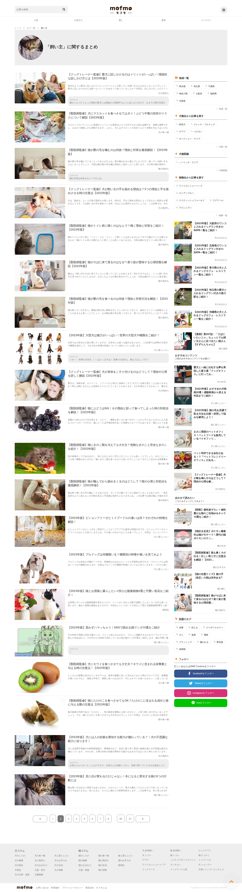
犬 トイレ (146, 855)
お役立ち (78, 19)
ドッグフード (148, 869)
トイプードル (204, 859)
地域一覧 (223, 108)
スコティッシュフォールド (192, 200)
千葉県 (211, 86)
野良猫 (220, 642)
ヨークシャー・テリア (189, 138)
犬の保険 (58, 869)
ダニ (181, 634)
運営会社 (89, 887)
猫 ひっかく (204, 855)
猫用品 (121, 864)
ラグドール (218, 200)
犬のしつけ (20, 855)
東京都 (182, 86)
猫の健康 (82, 860)
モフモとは (101, 887)
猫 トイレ (174, 855)
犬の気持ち (40, 860)
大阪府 (199, 93)
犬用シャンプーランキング (211, 869)
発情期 (182, 649)
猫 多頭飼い (175, 850)
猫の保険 (102, 869)
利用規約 (55, 887)
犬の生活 (58, 864)
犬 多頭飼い (147, 850)
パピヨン (198, 131)
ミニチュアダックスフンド (183, 859)
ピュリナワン (204, 850)
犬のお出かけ (41, 864)
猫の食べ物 (103, 855)
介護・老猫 (83, 869)
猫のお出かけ (84, 864)
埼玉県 (197, 86)
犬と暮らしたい (61, 855)
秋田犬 (182, 124)
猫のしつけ (83, 855)
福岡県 (213, 93)
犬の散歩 (19, 864)
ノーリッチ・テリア (188, 162)
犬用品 (18, 869)
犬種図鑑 (223, 170)
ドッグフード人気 (178, 869)
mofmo (121, 10)
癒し (121, 19)
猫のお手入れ (124, 860)
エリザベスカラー (214, 627)
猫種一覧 (223, 215)
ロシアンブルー (186, 193)
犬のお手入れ (60, 860)
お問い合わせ (42, 887)
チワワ (182, 131)
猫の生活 (102, 864)
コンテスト (206, 19)
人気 (36, 19)
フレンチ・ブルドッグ (204, 124)
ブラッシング (185, 642)
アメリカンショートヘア (190, 185)
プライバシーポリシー (72, 887)
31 (130, 818)
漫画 (163, 19)
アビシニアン (185, 207)
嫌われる (204, 642)
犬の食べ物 (40, 855)
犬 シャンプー (205, 864)
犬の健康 (19, 860)
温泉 (194, 634)
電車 (206, 634)
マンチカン (175, 864)
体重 (181, 627)
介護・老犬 (40, 869)
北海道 (182, 100)
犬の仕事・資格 (22, 874)
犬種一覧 (223, 146)
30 (120, 818)
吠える (195, 627)
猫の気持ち (103, 860)
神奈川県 (183, 93)
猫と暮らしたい (125, 855)
